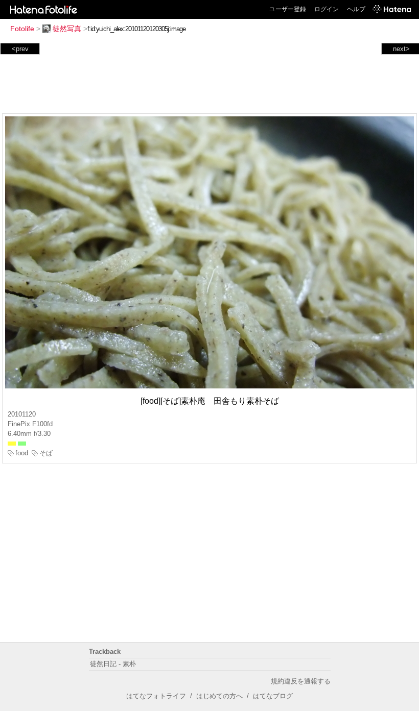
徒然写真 (67, 28)
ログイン (326, 9)
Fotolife (22, 28)
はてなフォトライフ (156, 696)
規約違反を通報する (301, 681)
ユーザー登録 (287, 9)
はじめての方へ (219, 696)
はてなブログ (273, 696)
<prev (20, 49)
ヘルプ (356, 9)
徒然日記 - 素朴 (113, 664)
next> (401, 49)
